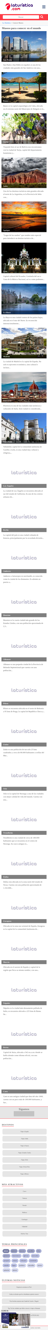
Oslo (5, 789)
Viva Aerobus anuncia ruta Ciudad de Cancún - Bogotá (23, 1301)
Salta (5, 186)
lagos (14, 1265)
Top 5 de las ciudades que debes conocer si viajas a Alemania (24, 1308)
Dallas (6, 877)
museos (22, 1251)
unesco (14, 1251)
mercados (35, 1256)
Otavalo (24, 1205)
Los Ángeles (8, 486)
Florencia (7, 401)
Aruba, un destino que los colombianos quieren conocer (24, 1294)
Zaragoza (7, 921)
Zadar (6, 745)
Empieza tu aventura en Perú (24, 1287)
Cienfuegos (25, 1219)
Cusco (24, 1191)
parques (6, 1260)
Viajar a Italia (24, 1138)
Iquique (6, 230)
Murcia (6, 962)
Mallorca (24, 1212)
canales (6, 1265)
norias (40, 1265)
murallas (31, 1265)
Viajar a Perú (24, 1160)
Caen (5, 1091)
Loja (5, 271)
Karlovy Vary (24, 1234)
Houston (6, 615)
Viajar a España (24, 1131)
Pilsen (5, 703)
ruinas (15, 1260)
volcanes (23, 1260)
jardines (22, 1265)
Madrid (6, 357)
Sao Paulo (7, 60)
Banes (5, 101)
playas (6, 1251)
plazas (15, 1270)
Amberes (7, 571)
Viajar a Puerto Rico (24, 1167)
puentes (6, 1256)
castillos (31, 1251)
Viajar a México (24, 1174)
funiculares (16, 1256)
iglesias (26, 1256)
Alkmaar (7, 659)
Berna (5, 1047)
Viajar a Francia (24, 1146)
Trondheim (8, 833)
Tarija (6, 142)
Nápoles (6, 1003)
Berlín (6, 530)
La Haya (7, 312)
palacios (6, 1270)
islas (38, 1251)
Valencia (24, 1198)
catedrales (33, 1260)
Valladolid (7, 442)
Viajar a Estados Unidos (24, 1153)
